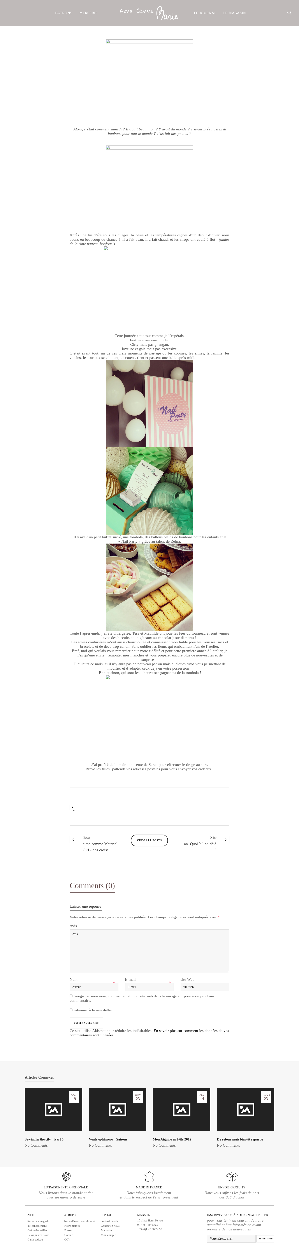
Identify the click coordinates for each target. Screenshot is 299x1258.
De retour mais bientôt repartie (240, 1139)
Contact (69, 1235)
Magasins (106, 1230)
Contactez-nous (110, 1225)
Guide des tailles (37, 1230)
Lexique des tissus (38, 1235)
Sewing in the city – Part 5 (44, 1139)
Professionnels (109, 1221)
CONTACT (107, 1215)
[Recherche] (289, 13)
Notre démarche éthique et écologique (82, 1221)
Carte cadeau (35, 1239)
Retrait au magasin (38, 1221)
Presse (68, 1230)
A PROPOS (70, 1215)
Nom (73, 979)
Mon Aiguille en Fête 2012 (172, 1139)
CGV (67, 1239)
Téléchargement (37, 1225)
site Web (187, 979)
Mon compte (108, 1235)
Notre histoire (72, 1225)
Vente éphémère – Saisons (108, 1139)
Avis (73, 926)
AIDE (30, 1215)
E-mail (130, 979)
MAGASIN (150, 1222)
